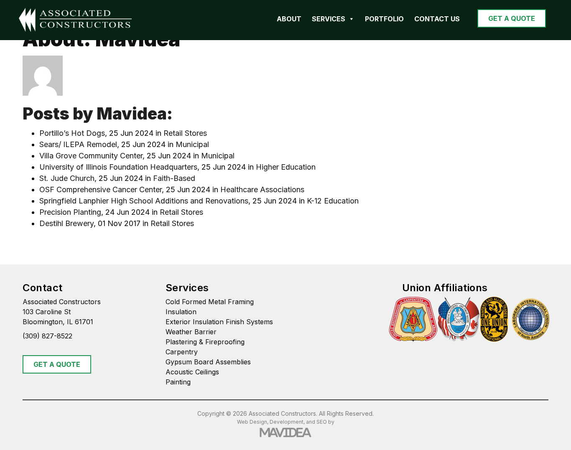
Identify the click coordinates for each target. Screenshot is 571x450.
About (289, 19)
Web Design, (252, 422)
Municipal (192, 144)
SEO (321, 422)
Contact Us (437, 19)
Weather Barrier (191, 332)
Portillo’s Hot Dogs (72, 133)
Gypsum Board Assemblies (208, 362)
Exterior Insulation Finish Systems (219, 322)
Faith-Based (174, 178)
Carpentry (182, 352)
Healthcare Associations (262, 189)
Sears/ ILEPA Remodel (78, 144)
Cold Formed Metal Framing (210, 301)
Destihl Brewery (66, 223)
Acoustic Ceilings (192, 372)
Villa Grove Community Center (91, 155)
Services (328, 19)
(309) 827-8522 (47, 336)
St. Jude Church (66, 178)
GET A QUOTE (511, 18)
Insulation (181, 312)
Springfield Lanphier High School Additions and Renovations (143, 200)
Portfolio (384, 19)
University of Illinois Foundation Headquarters (118, 167)
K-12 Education (333, 200)
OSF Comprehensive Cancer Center (100, 189)
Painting (178, 382)
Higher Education (286, 167)
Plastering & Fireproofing (205, 342)
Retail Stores (185, 133)
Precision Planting (70, 212)
